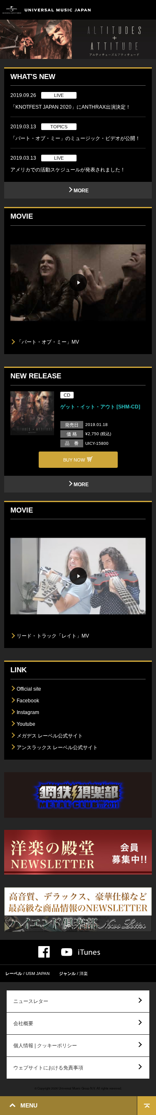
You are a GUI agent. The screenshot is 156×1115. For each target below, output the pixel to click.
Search (128, 10)
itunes (89, 952)
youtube (66, 952)
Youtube (26, 724)
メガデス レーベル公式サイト (50, 736)
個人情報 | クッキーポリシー (45, 1046)
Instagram (28, 712)
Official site (29, 689)
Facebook (28, 701)
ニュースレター (30, 1001)
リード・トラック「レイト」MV (53, 636)
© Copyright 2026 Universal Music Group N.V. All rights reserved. (78, 1088)
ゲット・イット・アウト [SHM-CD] (100, 407)
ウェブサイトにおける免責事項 (48, 1068)
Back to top (146, 1105)
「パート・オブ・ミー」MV (48, 342)
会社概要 (23, 1023)
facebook (44, 952)
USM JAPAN (38, 973)
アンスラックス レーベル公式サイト (57, 747)
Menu (146, 10)
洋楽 (83, 973)
